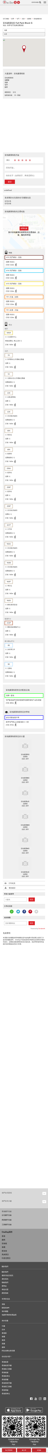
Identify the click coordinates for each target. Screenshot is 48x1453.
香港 (3, 1236)
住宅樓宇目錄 (7, 1215)
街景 (5, 34)
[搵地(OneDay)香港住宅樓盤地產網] (11, 2)
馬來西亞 (5, 1254)
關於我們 (5, 1272)
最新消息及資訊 (7, 1275)
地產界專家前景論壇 (9, 1315)
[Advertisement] (24, 125)
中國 (3, 1326)
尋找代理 (5, 1289)
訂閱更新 (9, 1450)
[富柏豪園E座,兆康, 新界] (25, 769)
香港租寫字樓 (7, 1365)
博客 (3, 1304)
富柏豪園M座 (25, 825)
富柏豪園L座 (25, 801)
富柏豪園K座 (25, 848)
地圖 (5, 30)
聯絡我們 (5, 1282)
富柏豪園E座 (25, 778)
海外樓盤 (5, 1311)
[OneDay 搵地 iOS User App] (14, 1410)
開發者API (5, 1308)
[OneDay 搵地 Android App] (34, 1410)
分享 (24, 1450)
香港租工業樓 (7, 1369)
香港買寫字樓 (7, 1383)
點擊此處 (24, 228)
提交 (10, 182)
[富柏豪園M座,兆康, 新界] (25, 816)
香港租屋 (5, 1362)
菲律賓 (4, 1243)
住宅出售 (8, 201)
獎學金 (4, 1286)
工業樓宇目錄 (7, 1224)
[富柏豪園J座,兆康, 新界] (25, 863)
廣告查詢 (5, 1279)
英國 (3, 1344)
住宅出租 (8, 203)
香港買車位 (6, 1394)
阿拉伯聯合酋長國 (8, 1351)
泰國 (3, 1247)
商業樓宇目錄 (7, 1220)
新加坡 (4, 1251)
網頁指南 (5, 1293)
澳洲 (3, 1340)
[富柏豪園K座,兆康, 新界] (25, 839)
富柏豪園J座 (25, 872)
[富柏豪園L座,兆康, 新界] (25, 792)
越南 (3, 1240)
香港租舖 (5, 1372)
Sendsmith (41, 929)
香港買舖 (5, 1390)
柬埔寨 (4, 1333)
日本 (3, 1330)
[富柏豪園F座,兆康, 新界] (25, 745)
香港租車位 (6, 1376)
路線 (39, 1450)
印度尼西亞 (6, 1258)
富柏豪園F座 (25, 754)
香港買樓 (5, 1379)
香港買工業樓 (7, 1386)
